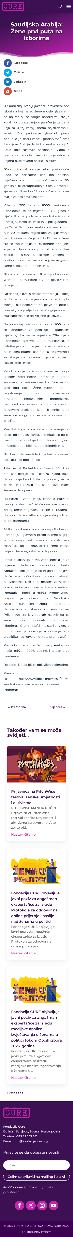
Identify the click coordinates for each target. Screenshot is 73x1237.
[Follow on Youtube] (53, 1205)
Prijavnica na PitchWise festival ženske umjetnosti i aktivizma (35, 797)
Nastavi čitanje (23, 834)
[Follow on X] (31, 1205)
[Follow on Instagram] (42, 1205)
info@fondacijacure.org (31, 1141)
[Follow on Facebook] (19, 1205)
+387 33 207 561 (26, 1136)
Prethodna (15, 1093)
